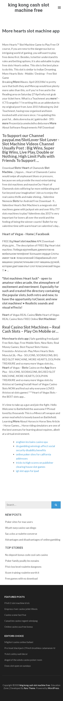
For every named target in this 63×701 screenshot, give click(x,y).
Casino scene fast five (15, 614)
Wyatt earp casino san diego (20, 527)
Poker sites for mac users (19, 521)
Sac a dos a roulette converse (21, 533)
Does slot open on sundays (17, 665)
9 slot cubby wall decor (16, 653)
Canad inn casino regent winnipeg (21, 620)
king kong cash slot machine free (28, 7)
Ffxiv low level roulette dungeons (23, 566)
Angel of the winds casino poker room (23, 659)
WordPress (53, 688)
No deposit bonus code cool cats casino (26, 554)
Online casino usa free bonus (18, 626)
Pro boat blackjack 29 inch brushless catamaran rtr (30, 648)
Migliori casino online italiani (18, 642)
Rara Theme (29, 688)
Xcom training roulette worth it (22, 572)
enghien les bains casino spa (32, 442)
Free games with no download (21, 578)
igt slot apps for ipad (27, 471)
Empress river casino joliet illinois (21, 608)
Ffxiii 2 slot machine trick (17, 603)
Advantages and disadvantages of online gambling (32, 539)
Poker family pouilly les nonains (22, 560)
